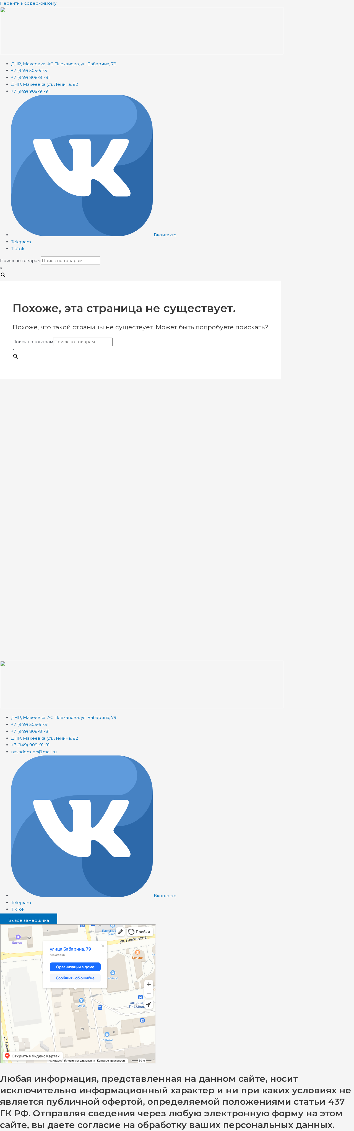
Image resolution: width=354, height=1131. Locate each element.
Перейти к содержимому (28, 3)
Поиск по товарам (20, 260)
